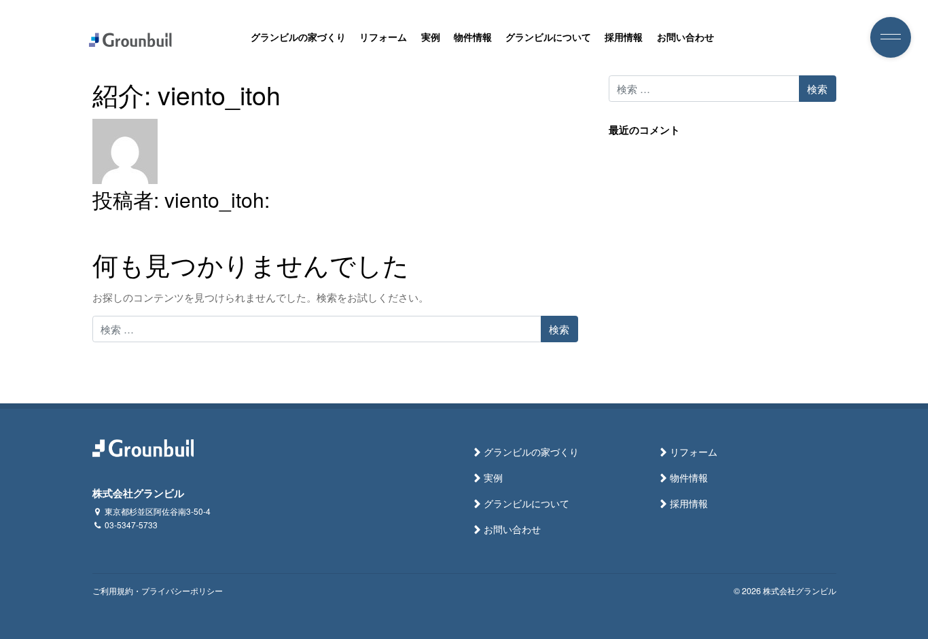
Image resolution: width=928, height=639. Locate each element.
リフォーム (383, 37)
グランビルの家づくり (298, 37)
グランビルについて (548, 37)
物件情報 (473, 37)
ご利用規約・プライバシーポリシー (157, 591)
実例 (430, 37)
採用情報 (624, 37)
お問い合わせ (685, 37)
